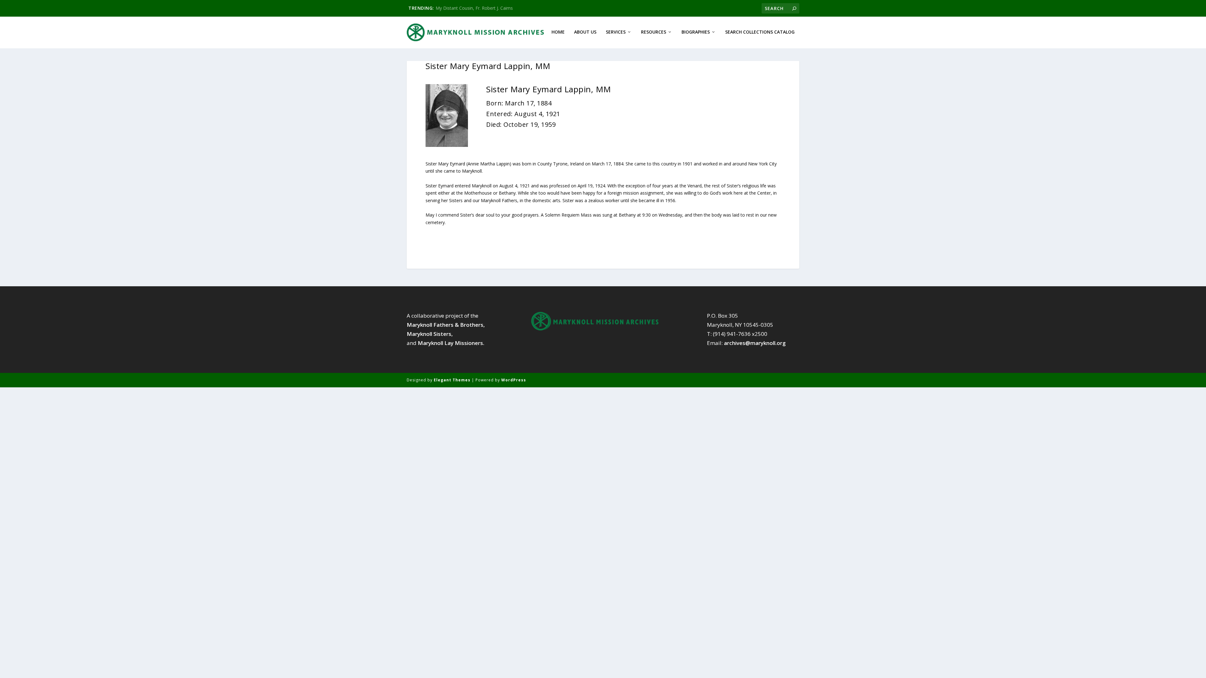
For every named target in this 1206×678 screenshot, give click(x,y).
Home (558, 32)
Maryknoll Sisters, (430, 333)
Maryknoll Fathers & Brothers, (446, 324)
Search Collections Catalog (760, 32)
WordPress (513, 380)
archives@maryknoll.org (755, 343)
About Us (585, 32)
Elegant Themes (452, 380)
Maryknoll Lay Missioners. (451, 343)
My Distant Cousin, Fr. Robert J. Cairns (474, 8)
